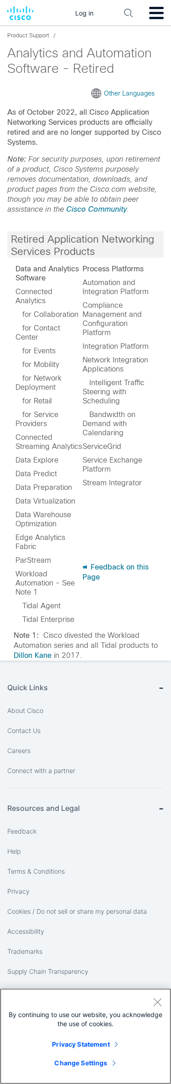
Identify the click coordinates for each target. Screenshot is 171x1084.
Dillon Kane (33, 655)
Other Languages (129, 93)
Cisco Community (96, 209)
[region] (85, 1036)
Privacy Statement (80, 1044)
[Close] (157, 1002)
